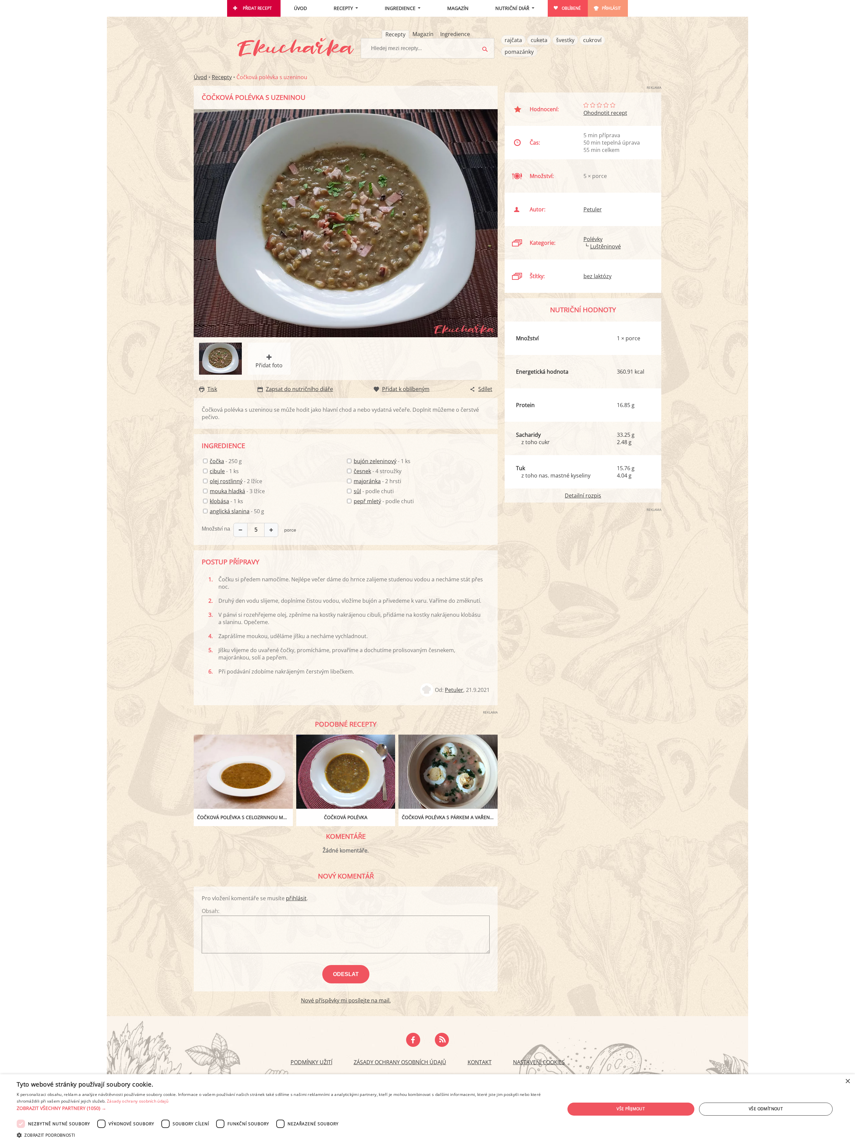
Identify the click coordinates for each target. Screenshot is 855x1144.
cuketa (539, 40)
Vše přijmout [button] (631, 1109)
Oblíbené (571, 8)
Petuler (454, 690)
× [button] (847, 1081)
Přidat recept (257, 8)
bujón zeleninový (375, 461)
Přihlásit (611, 8)
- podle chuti (374, 491)
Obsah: (210, 911)
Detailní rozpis (583, 495)
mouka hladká (227, 491)
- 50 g (237, 511)
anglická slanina (229, 511)
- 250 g (226, 461)
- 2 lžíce (236, 481)
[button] (283, 1108)
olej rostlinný (226, 481)
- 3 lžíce (237, 491)
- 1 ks (224, 471)
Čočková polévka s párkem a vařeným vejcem (450, 817)
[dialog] (427, 1109)
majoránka (367, 481)
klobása (219, 501)
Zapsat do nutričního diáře (299, 389)
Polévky (593, 239)
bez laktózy (597, 276)
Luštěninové (605, 246)
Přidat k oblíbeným (406, 389)
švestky (565, 40)
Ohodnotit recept (605, 113)
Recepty (343, 8)
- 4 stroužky (377, 471)
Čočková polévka (345, 817)
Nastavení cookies (539, 1062)
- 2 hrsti (377, 481)
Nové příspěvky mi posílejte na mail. (346, 1000)
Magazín (458, 8)
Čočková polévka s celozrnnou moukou (245, 817)
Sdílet (485, 389)
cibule (217, 471)
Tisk (212, 389)
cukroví (592, 40)
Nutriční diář (512, 8)
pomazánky (519, 51)
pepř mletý (367, 501)
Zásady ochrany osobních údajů (400, 1062)
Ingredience (400, 8)
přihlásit (296, 898)
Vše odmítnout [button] (766, 1109)
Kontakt (480, 1062)
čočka (217, 461)
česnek (362, 471)
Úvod (300, 8)
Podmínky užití (311, 1062)
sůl (357, 491)
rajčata (513, 40)
